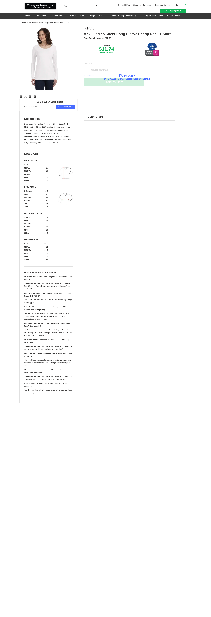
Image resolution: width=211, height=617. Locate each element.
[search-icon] (96, 6)
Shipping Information (142, 5)
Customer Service (162, 5)
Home (24, 23)
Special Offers (124, 5)
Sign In (178, 5)
